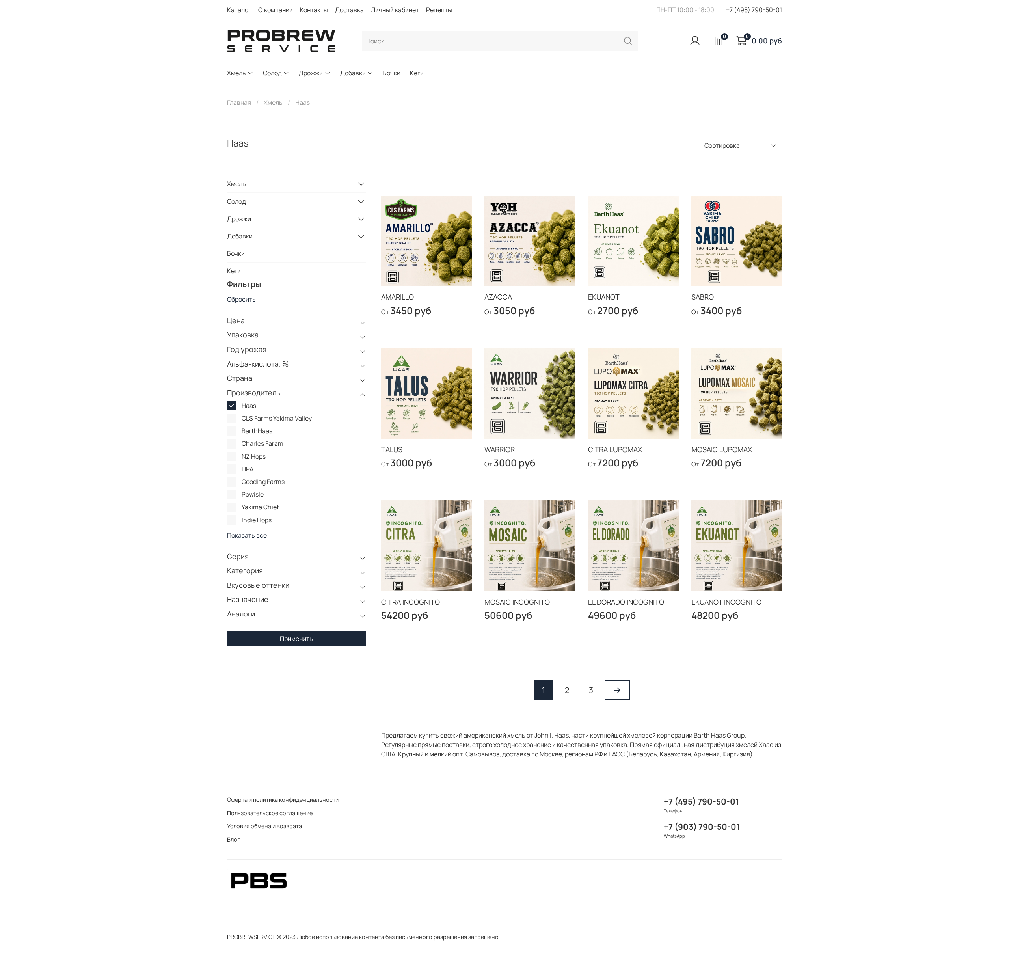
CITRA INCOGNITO (410, 602)
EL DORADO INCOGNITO (626, 602)
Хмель (236, 73)
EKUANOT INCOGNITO (726, 602)
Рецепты (439, 10)
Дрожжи (311, 73)
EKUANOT (604, 297)
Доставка (349, 10)
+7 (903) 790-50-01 (702, 826)
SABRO (702, 297)
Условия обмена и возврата (264, 826)
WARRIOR (499, 449)
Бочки (391, 73)
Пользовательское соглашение (270, 813)
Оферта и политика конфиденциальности (283, 799)
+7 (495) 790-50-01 (754, 10)
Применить (296, 638)
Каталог (239, 10)
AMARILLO (397, 297)
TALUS (391, 449)
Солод (272, 73)
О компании (275, 10)
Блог (233, 839)
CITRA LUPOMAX (615, 449)
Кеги (417, 73)
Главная (239, 102)
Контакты (314, 10)
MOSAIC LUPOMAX (721, 449)
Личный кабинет (395, 10)
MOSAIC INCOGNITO (517, 602)
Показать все (247, 535)
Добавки (353, 73)
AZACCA (498, 297)
